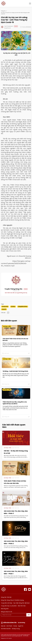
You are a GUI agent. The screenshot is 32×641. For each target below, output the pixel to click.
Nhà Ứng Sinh (5, 608)
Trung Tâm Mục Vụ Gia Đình (9, 606)
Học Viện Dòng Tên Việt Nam (21, 603)
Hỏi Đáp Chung (16, 628)
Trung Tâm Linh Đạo (6, 603)
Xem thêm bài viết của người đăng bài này (16, 292)
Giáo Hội (3, 626)
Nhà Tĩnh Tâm (22, 606)
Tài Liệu (15, 626)
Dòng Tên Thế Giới (6, 597)
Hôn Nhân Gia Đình (6, 628)
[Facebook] (25, 589)
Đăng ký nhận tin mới (6, 611)
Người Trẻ (20, 626)
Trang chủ (3, 11)
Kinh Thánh (9, 626)
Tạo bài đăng (21, 622)
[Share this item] (29, 353)
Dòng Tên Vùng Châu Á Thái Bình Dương (12, 600)
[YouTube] (29, 589)
